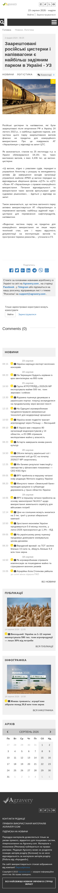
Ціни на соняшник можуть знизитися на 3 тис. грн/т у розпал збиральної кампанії (33, 515)
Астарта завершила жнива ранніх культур (31, 443)
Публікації (14, 593)
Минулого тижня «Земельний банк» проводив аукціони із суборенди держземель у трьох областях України (32, 486)
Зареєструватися (46, 14)
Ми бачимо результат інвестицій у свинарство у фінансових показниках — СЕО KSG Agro (32, 467)
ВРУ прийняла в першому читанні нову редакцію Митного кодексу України (32, 477)
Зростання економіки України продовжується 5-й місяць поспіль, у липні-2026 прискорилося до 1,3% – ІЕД (32, 526)
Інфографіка (16, 660)
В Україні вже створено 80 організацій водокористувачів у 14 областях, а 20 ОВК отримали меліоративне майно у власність (28, 432)
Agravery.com (24, 872)
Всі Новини (49, 581)
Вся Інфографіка (43, 710)
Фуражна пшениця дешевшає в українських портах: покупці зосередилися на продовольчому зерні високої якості (33, 400)
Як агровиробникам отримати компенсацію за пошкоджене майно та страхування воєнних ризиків (31, 563)
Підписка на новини (15, 831)
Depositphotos (22, 867)
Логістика (25, 74)
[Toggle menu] (54, 22)
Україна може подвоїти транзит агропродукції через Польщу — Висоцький (33, 421)
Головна (6, 30)
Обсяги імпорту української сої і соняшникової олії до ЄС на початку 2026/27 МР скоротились (30, 456)
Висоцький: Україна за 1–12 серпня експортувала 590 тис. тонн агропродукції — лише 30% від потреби (29, 637)
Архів (10, 724)
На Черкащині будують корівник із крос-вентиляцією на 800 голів (31, 377)
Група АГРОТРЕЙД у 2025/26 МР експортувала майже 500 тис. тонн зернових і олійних (31, 389)
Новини (8, 74)
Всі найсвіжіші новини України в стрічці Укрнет (29, 882)
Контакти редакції (13, 818)
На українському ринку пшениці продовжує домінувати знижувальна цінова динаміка (30, 537)
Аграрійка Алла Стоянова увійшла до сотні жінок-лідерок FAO (32, 573)
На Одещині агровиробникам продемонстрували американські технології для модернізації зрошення (31, 411)
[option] (29, 96)
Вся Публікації (44, 646)
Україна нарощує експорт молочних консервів (33, 365)
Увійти (30, 14)
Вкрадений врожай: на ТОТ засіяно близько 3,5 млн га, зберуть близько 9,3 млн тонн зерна (32, 548)
